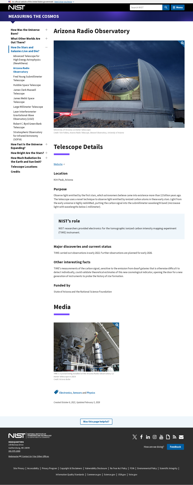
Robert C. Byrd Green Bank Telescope (27, 125)
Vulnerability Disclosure (96, 468)
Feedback (175, 446)
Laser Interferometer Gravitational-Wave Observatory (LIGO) (24, 115)
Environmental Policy (147, 468)
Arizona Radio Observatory (21, 69)
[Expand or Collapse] (46, 29)
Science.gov (109, 474)
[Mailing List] (181, 437)
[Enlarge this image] (119, 84)
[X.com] (134, 437)
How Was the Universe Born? (25, 31)
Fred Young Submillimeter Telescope (27, 78)
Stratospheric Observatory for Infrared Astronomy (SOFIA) (27, 136)
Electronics (65, 392)
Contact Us (27, 456)
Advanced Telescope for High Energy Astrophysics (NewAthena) (27, 59)
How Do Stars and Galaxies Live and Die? (25, 49)
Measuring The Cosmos (33, 16)
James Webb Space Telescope (23, 100)
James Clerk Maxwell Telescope (24, 91)
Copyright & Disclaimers (71, 468)
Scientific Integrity (168, 468)
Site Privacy (18, 468)
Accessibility (33, 468)
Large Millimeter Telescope (28, 106)
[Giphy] (168, 437)
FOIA (132, 468)
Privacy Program (49, 468)
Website (58, 164)
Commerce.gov (94, 474)
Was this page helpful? (96, 421)
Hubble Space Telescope (27, 85)
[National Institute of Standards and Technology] (30, 435)
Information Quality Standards (70, 474)
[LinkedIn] (148, 437)
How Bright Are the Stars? (27, 153)
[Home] (16, 7)
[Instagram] (154, 437)
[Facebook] (141, 437)
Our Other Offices (41, 456)
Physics (91, 392)
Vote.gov (133, 474)
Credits (15, 171)
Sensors (77, 392)
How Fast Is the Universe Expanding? (27, 146)
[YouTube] (161, 437)
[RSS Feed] (174, 437)
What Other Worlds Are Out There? (25, 40)
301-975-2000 (14, 451)
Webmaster (13, 456)
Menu (179, 7)
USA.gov (122, 474)
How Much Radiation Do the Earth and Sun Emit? (26, 159)
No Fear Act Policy (118, 468)
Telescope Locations (24, 166)
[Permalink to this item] (106, 146)
